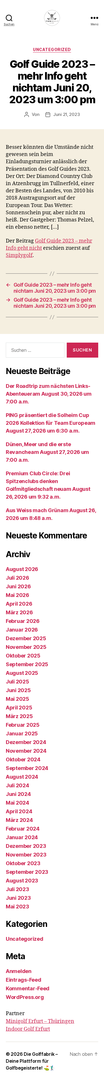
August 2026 (22, 569)
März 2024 (19, 820)
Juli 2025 (17, 682)
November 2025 (26, 647)
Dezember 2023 (26, 846)
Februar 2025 (23, 725)
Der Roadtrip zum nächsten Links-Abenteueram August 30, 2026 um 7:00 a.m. (49, 394)
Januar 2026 (22, 630)
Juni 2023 (18, 898)
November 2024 (26, 751)
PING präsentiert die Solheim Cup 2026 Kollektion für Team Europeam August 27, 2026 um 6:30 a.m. (50, 423)
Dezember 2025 (26, 638)
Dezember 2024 (26, 742)
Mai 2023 (17, 907)
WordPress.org (25, 997)
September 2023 (27, 872)
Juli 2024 (17, 785)
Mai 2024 (17, 803)
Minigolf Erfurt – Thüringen (40, 1021)
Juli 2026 (17, 578)
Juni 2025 (18, 690)
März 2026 (19, 612)
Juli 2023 (17, 889)
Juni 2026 (18, 586)
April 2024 (19, 811)
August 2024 (22, 777)
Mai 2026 (17, 595)
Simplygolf (19, 255)
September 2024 (27, 768)
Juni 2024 (18, 794)
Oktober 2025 (23, 656)
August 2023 (22, 881)
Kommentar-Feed (27, 988)
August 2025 (22, 673)
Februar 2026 (23, 621)
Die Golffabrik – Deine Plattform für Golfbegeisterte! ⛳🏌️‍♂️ (32, 1061)
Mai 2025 (17, 699)
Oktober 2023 (23, 863)
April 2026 (19, 604)
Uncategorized (52, 49)
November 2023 (26, 855)
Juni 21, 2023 (66, 114)
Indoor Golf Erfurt (28, 1029)
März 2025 (19, 716)
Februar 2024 (23, 829)
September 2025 (27, 664)
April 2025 (19, 708)
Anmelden (18, 971)
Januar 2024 (22, 837)
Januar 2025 (22, 733)
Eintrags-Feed (23, 980)
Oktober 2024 (23, 759)
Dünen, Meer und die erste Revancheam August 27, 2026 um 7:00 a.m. (47, 452)
